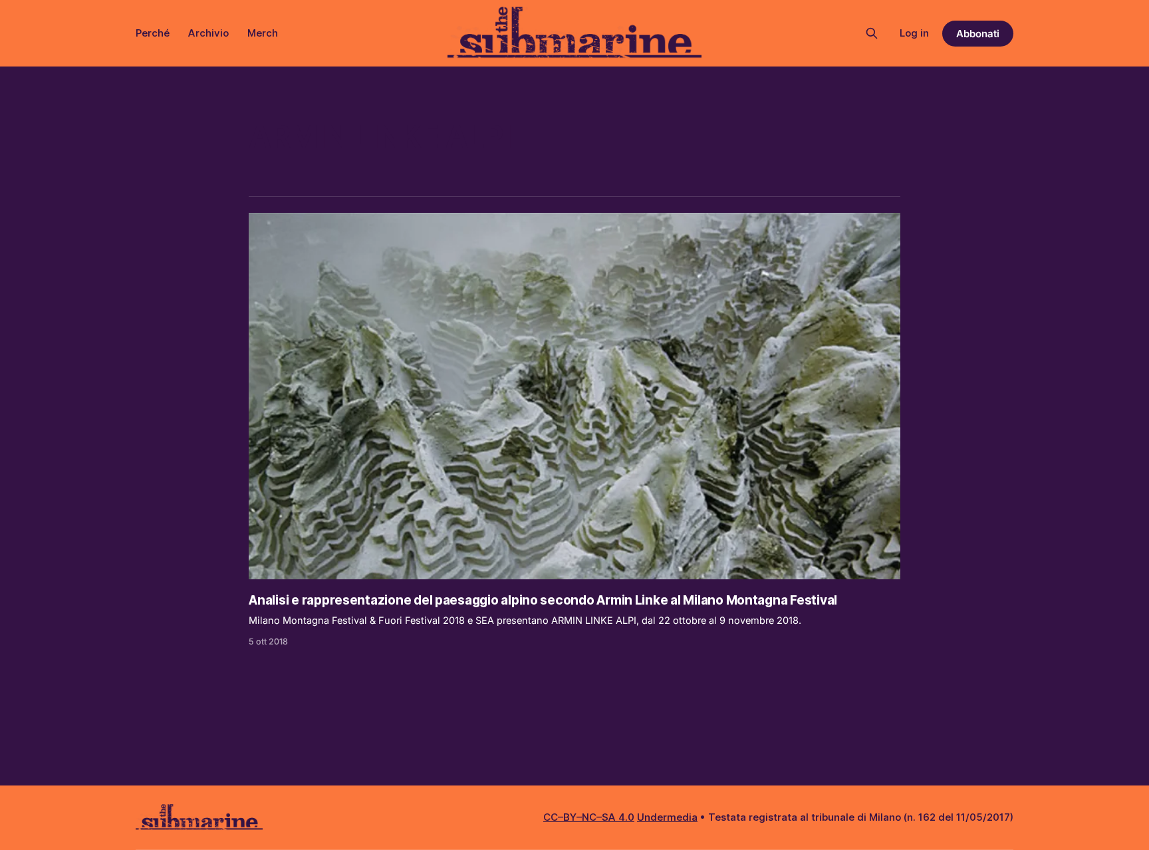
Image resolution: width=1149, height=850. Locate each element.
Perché (153, 33)
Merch (262, 33)
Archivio (208, 33)
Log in (914, 33)
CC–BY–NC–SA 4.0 (588, 817)
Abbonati (977, 33)
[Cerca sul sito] (871, 33)
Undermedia (667, 817)
